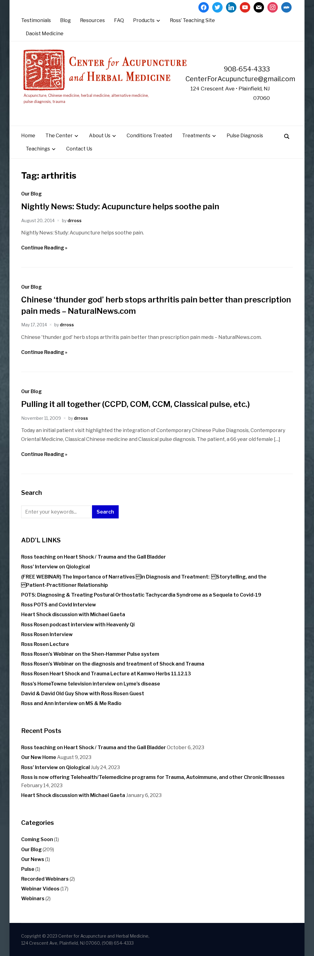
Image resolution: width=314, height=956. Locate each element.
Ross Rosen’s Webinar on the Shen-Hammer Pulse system (90, 654)
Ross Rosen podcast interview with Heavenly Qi (78, 625)
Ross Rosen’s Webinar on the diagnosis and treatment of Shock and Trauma (112, 664)
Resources (92, 20)
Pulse (27, 869)
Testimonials (36, 20)
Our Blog (31, 194)
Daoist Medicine (44, 33)
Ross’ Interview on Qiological (55, 567)
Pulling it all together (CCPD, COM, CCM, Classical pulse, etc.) (135, 404)
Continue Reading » (44, 248)
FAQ (119, 20)
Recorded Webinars (45, 879)
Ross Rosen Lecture (45, 644)
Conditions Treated (149, 135)
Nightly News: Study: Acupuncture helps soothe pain (120, 206)
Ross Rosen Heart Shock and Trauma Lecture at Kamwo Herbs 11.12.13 (106, 674)
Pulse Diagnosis (245, 135)
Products (144, 20)
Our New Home (38, 757)
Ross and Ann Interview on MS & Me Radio (71, 703)
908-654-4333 (247, 69)
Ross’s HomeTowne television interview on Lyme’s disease (90, 684)
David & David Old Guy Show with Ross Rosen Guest (82, 693)
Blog (65, 20)
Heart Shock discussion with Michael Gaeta (73, 614)
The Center (59, 135)
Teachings (38, 149)
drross (74, 220)
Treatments (196, 135)
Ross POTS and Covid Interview (58, 605)
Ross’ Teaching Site (192, 20)
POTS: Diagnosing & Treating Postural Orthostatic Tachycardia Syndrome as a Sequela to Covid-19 (141, 595)
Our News (32, 859)
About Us (99, 135)
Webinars (32, 898)
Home (28, 135)
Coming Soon (37, 839)
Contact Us (79, 149)
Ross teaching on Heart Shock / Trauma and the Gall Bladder (93, 557)
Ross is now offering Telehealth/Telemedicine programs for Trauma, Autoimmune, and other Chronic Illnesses (153, 777)
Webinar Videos (40, 889)
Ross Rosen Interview (47, 634)
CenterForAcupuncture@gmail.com (240, 79)
